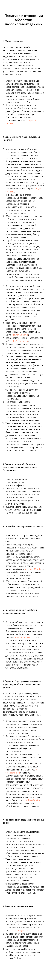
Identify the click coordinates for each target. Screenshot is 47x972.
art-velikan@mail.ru (33, 569)
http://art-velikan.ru (19, 335)
